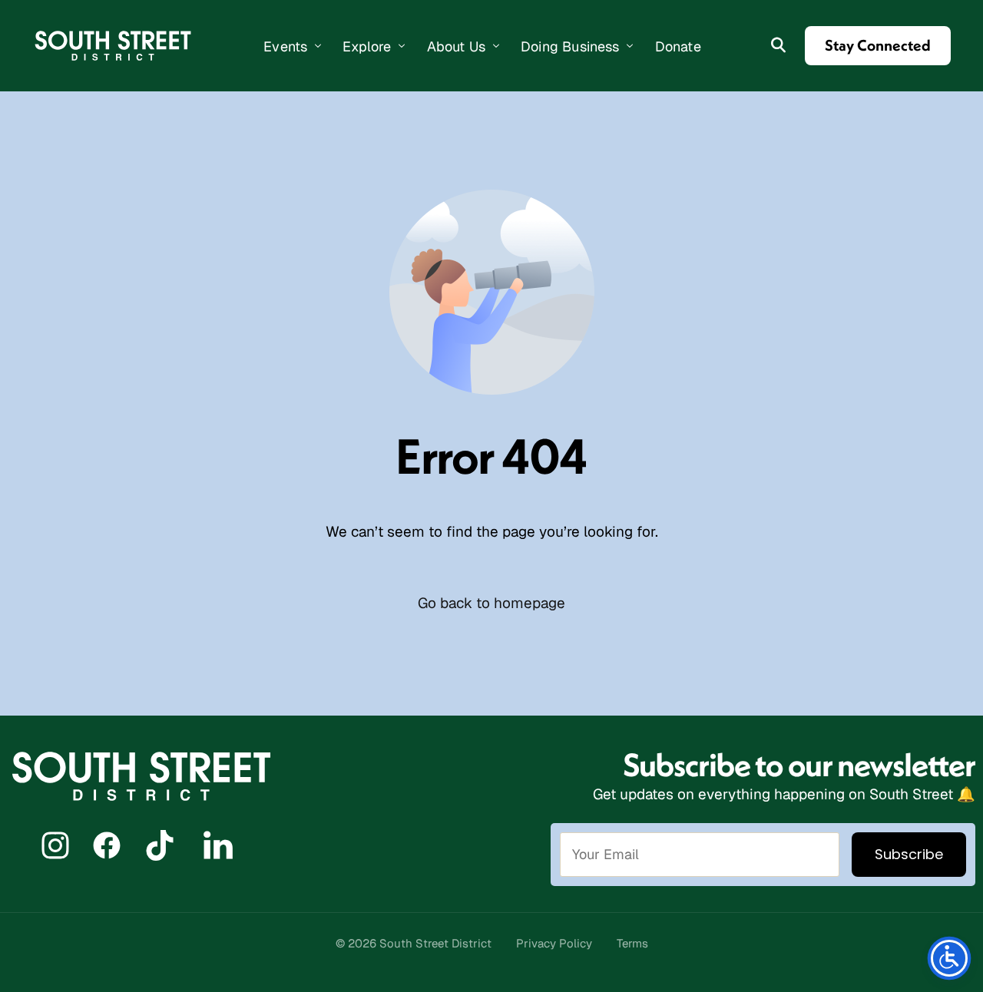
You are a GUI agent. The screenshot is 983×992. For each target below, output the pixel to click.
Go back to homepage (491, 603)
